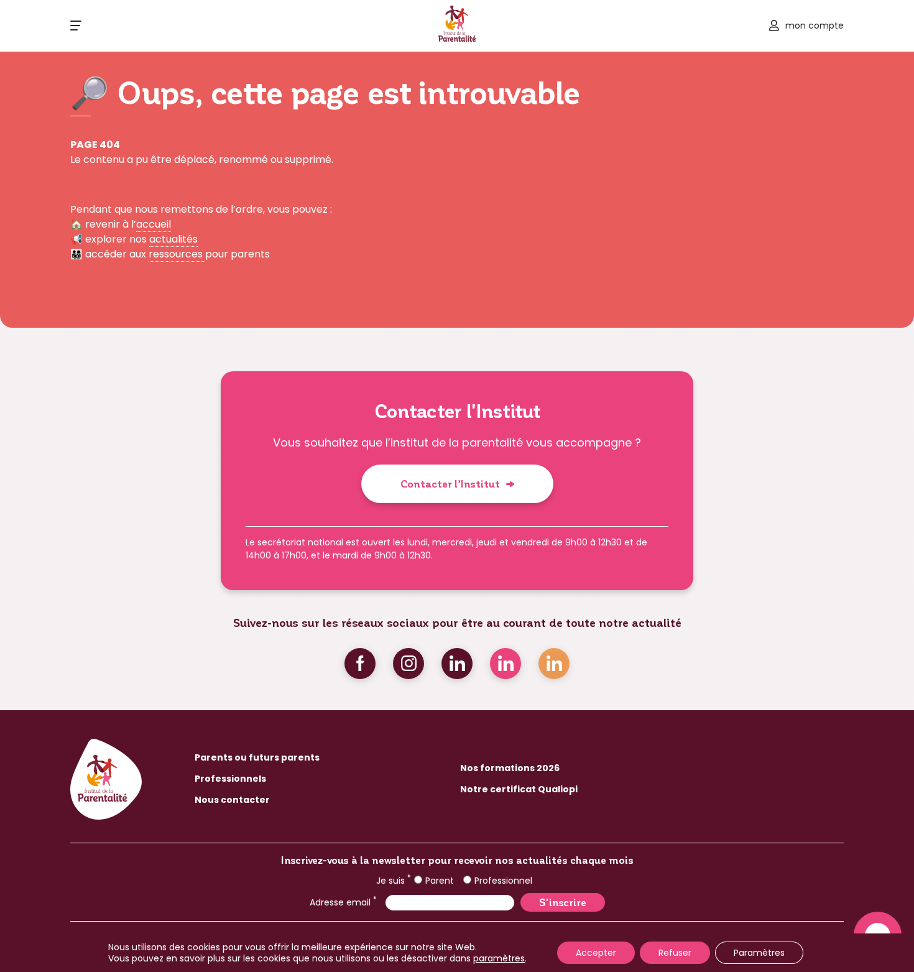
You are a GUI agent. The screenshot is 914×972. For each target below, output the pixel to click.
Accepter (596, 953)
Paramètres (759, 953)
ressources (177, 254)
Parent (439, 880)
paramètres (499, 958)
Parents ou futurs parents (257, 757)
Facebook (360, 663)
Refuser (674, 953)
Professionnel (503, 880)
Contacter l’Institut (450, 483)
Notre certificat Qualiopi (519, 789)
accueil (153, 224)
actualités (173, 239)
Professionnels (230, 778)
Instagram (408, 663)
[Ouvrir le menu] (75, 25)
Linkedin (457, 663)
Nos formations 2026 (510, 768)
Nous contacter (232, 800)
